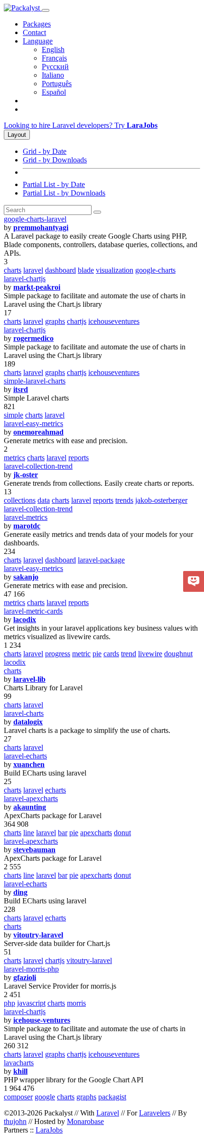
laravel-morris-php (31, 969)
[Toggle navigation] (45, 10)
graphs (55, 321)
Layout (17, 134)
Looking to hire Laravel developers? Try (81, 125)
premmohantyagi (40, 227)
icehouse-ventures (41, 1020)
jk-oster (25, 475)
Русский (55, 66)
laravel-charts (24, 713)
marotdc (26, 526)
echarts (55, 790)
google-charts (155, 270)
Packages (37, 24)
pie (97, 654)
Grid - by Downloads (55, 160)
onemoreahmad (38, 432)
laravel (33, 270)
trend (128, 654)
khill (20, 1071)
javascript (31, 1003)
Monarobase (85, 1121)
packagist (112, 1097)
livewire (150, 654)
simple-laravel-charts (34, 381)
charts (12, 270)
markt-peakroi (36, 287)
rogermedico (33, 338)
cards (111, 654)
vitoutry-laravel (38, 935)
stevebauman (34, 850)
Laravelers (154, 1113)
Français (54, 58)
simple (13, 415)
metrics (14, 458)
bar (62, 833)
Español (54, 92)
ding (20, 892)
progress (57, 654)
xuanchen (29, 764)
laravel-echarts (25, 756)
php (9, 1003)
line (28, 833)
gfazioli (24, 977)
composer (18, 1097)
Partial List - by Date (54, 184)
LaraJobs (49, 1130)
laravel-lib (29, 679)
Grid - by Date (44, 151)
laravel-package (101, 560)
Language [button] (38, 41)
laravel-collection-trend (38, 466)
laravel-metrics (25, 517)
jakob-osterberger (161, 500)
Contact (34, 32)
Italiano (53, 75)
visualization (114, 270)
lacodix (24, 620)
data (43, 500)
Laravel (107, 1113)
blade (86, 270)
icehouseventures (113, 321)
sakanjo (25, 577)
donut (122, 833)
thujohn (15, 1121)
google (45, 1097)
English (53, 49)
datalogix (28, 722)
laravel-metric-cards (33, 611)
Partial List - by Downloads (64, 193)
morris (76, 1003)
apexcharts (96, 833)
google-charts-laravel (35, 219)
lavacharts (19, 1063)
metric (81, 654)
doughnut (178, 654)
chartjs (76, 321)
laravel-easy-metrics (33, 423)
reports (78, 458)
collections (20, 500)
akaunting (29, 807)
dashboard (60, 270)
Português (57, 84)
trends (124, 500)
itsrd (20, 389)
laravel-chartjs (25, 279)
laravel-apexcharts (31, 798)
